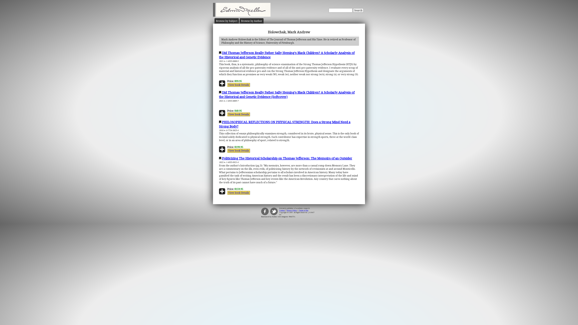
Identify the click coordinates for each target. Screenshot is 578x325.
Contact (282, 210)
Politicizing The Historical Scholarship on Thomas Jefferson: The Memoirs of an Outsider (287, 158)
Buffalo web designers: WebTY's (283, 217)
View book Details (238, 85)
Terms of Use (303, 210)
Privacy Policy (292, 210)
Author (251, 21)
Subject (226, 21)
